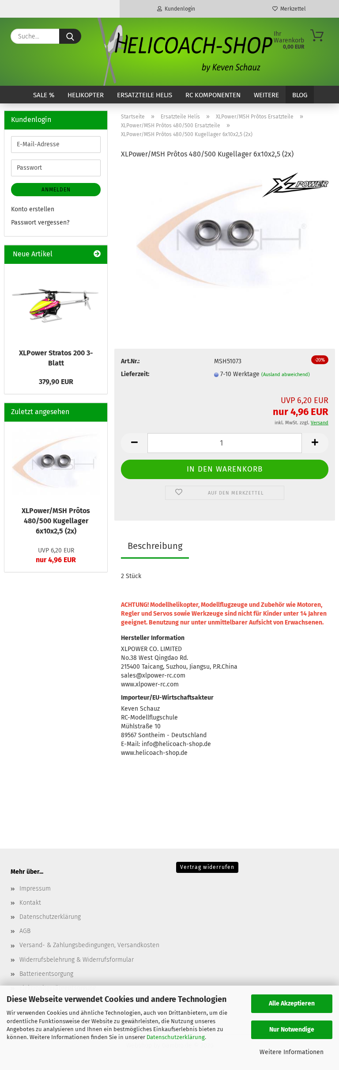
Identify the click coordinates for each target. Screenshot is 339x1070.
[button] (134, 443)
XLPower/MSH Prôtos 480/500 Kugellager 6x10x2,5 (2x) (56, 520)
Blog (299, 95)
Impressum (35, 888)
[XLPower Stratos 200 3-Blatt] (56, 303)
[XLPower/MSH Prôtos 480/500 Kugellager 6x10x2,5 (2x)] (224, 233)
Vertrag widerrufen (207, 867)
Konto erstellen (32, 209)
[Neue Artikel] (97, 254)
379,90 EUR (56, 381)
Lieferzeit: (135, 374)
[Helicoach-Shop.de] (184, 52)
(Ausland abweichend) (285, 374)
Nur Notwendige (291, 1029)
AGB (24, 931)
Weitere (266, 95)
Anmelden (56, 190)
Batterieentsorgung (46, 974)
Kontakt (30, 902)
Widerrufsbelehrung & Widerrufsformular (76, 959)
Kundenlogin (178, 9)
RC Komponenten (213, 95)
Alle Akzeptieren (292, 1003)
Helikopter (86, 95)
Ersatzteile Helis (144, 95)
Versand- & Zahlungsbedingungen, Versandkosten (89, 945)
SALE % (43, 95)
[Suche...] (70, 36)
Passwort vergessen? (40, 222)
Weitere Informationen (292, 1052)
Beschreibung (155, 546)
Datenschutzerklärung (176, 1037)
